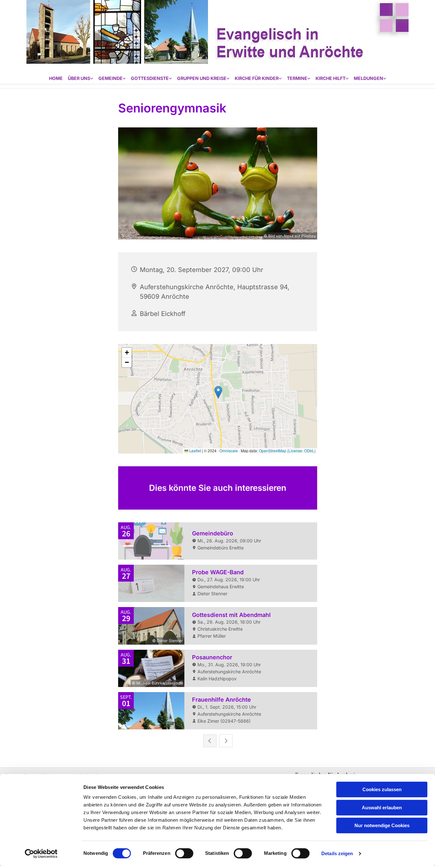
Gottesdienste (150, 78)
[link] (80, 78)
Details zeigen (337, 853)
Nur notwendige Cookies (382, 825)
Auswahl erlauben (382, 807)
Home (56, 78)
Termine (297, 78)
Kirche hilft (331, 78)
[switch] (184, 853)
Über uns (79, 78)
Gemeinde (110, 78)
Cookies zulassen (382, 789)
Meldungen (368, 78)
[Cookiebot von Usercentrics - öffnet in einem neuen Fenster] (41, 853)
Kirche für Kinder (257, 78)
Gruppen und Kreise (201, 78)
